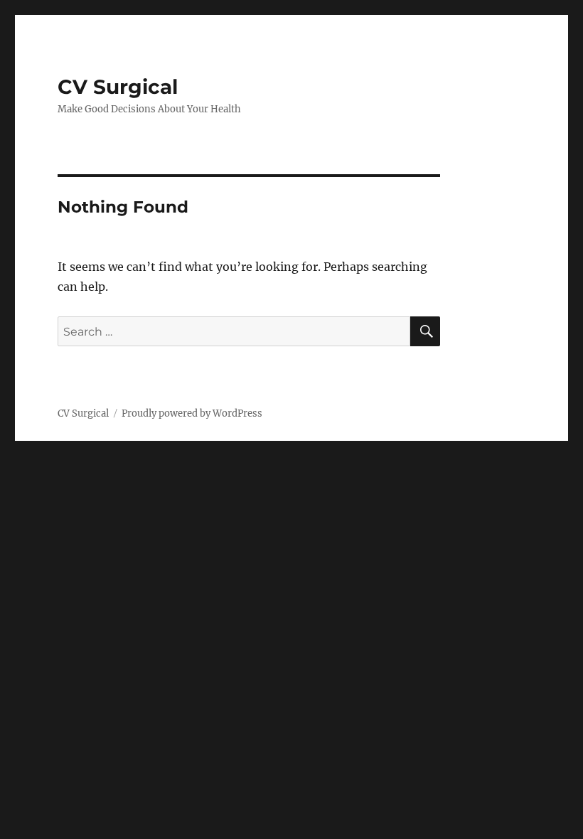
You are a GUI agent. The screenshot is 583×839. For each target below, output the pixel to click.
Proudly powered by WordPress (192, 413)
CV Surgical (118, 87)
